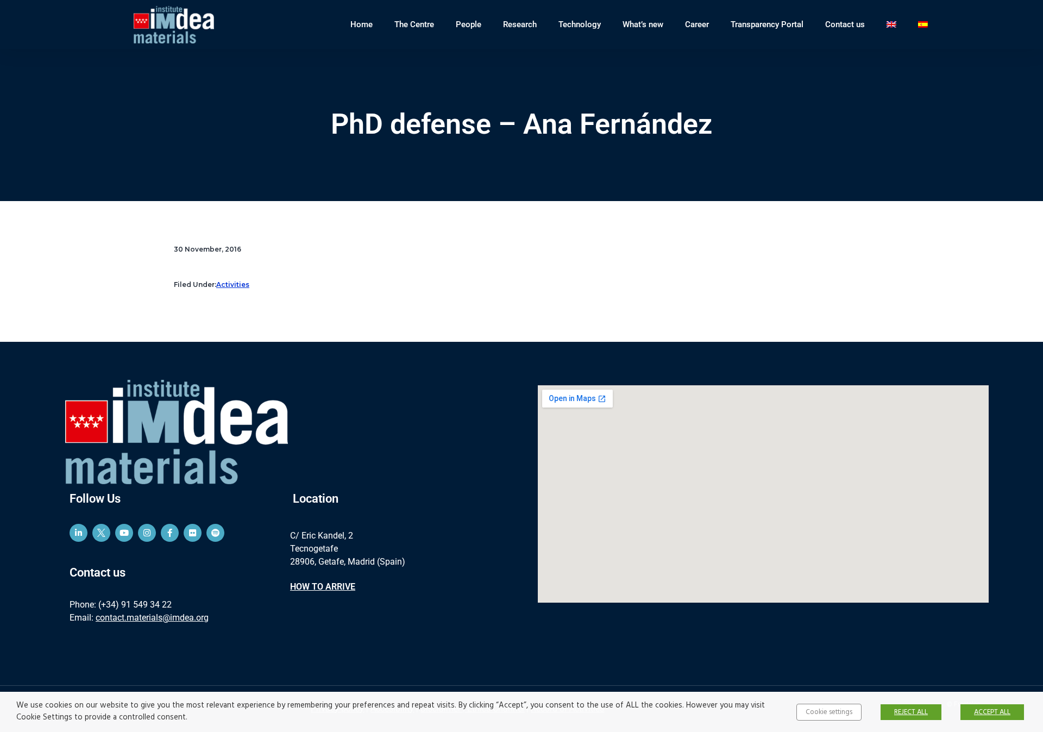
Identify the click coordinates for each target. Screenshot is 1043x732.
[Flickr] (193, 533)
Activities (232, 284)
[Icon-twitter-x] (101, 533)
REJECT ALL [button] (911, 712)
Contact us (845, 24)
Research (520, 24)
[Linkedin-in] (78, 533)
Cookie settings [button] (829, 712)
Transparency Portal (767, 24)
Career (697, 24)
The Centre (414, 24)
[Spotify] (215, 533)
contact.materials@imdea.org (152, 617)
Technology (579, 24)
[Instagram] (147, 533)
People (468, 24)
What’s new (643, 24)
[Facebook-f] (170, 533)
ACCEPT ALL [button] (992, 712)
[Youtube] (124, 533)
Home (361, 24)
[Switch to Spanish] (923, 24)
